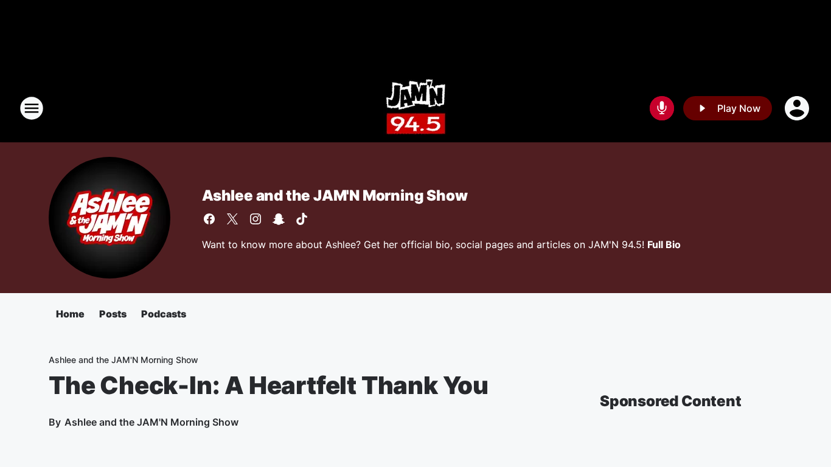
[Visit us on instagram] (255, 219)
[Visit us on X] (232, 219)
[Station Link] (415, 108)
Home (70, 314)
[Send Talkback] (662, 108)
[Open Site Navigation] (31, 108)
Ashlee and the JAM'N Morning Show (334, 195)
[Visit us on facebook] (209, 219)
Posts (113, 314)
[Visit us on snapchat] (278, 219)
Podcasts (163, 314)
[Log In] (798, 108)
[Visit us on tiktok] (301, 219)
